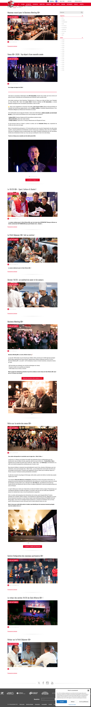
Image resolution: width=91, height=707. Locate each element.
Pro (62, 18)
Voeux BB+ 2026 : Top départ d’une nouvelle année (25, 54)
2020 (63, 51)
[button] (88, 690)
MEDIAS (57, 4)
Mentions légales (29, 704)
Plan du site (22, 704)
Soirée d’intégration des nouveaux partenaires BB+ (25, 555)
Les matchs (35, 4)
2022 (63, 47)
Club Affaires (13, 17)
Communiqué (64, 22)
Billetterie (62, 1)
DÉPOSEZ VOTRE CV (78, 1)
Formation (48, 4)
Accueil (14, 7)
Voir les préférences (83, 701)
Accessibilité (44, 704)
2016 (63, 58)
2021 (63, 49)
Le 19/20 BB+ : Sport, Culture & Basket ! (22, 189)
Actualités (28, 4)
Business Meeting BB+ (15, 321)
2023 (63, 45)
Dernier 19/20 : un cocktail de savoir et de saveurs (26, 279)
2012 (63, 66)
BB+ (63, 35)
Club (63, 23)
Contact (76, 4)
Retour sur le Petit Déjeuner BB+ (19, 639)
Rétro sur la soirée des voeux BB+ (19, 423)
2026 (63, 40)
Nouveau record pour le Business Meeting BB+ (24, 12)
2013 (63, 64)
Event (63, 33)
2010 (63, 70)
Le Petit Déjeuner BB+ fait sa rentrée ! (21, 235)
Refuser (72, 701)
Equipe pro (42, 4)
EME (54, 4)
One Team (64, 31)
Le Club (22, 4)
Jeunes (63, 20)
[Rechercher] (81, 12)
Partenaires (69, 4)
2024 (63, 43)
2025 (63, 41)
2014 (63, 62)
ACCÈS (81, 4)
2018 (63, 55)
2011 (63, 68)
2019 (63, 53)
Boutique (69, 1)
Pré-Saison (64, 25)
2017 (63, 57)
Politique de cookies (72, 704)
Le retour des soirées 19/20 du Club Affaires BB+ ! (25, 597)
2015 (63, 60)
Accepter (62, 701)
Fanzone (63, 4)
